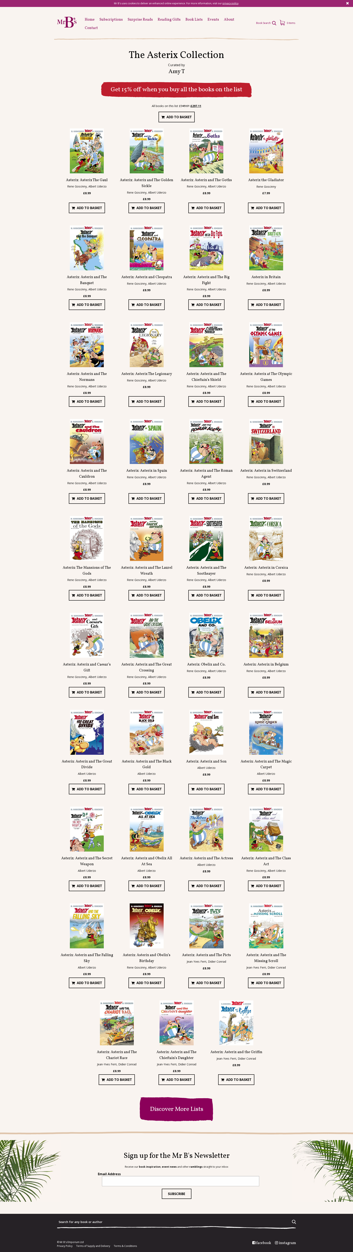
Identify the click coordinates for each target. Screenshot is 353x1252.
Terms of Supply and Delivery (93, 1246)
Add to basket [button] (179, 117)
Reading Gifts (169, 19)
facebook (263, 1243)
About (229, 19)
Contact (91, 28)
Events (213, 19)
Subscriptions (111, 19)
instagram (287, 1243)
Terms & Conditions (125, 1246)
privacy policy (230, 3)
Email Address (109, 1174)
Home (90, 19)
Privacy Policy (65, 1246)
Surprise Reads (140, 19)
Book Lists (194, 19)
